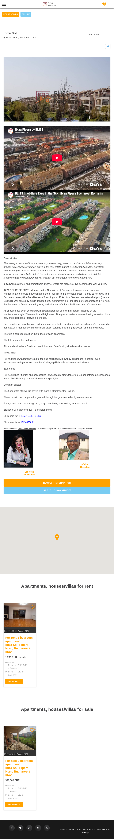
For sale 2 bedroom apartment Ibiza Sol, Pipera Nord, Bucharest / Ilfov (19, 768)
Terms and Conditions (92, 829)
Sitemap (84, 832)
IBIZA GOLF (27, 422)
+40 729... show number (57, 490)
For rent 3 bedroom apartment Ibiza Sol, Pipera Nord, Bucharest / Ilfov (19, 645)
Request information (57, 483)
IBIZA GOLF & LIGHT (32, 416)
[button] (107, 46)
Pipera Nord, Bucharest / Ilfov (20, 37)
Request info (10, 14)
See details (14, 681)
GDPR (106, 829)
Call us (26, 14)
